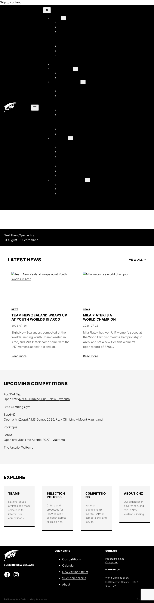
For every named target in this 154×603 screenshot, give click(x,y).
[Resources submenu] (70, 138)
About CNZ (133, 493)
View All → (137, 259)
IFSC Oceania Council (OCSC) (121, 582)
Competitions (95, 495)
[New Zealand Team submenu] (83, 82)
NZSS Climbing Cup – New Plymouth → (61, 235)
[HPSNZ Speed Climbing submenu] (87, 180)
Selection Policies (56, 495)
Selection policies (74, 578)
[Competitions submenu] (75, 69)
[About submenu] (63, 18)
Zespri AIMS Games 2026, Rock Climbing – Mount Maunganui (61, 419)
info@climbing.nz (114, 558)
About (66, 584)
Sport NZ (110, 586)
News (14, 309)
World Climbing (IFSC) (117, 577)
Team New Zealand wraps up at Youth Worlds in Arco (39, 317)
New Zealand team (75, 572)
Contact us (111, 562)
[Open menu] (35, 107)
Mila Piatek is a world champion (99, 317)
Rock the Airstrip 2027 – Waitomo (42, 440)
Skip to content (10, 2)
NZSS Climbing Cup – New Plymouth (44, 399)
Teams (14, 493)
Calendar (68, 565)
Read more (18, 356)
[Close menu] (47, 10)
